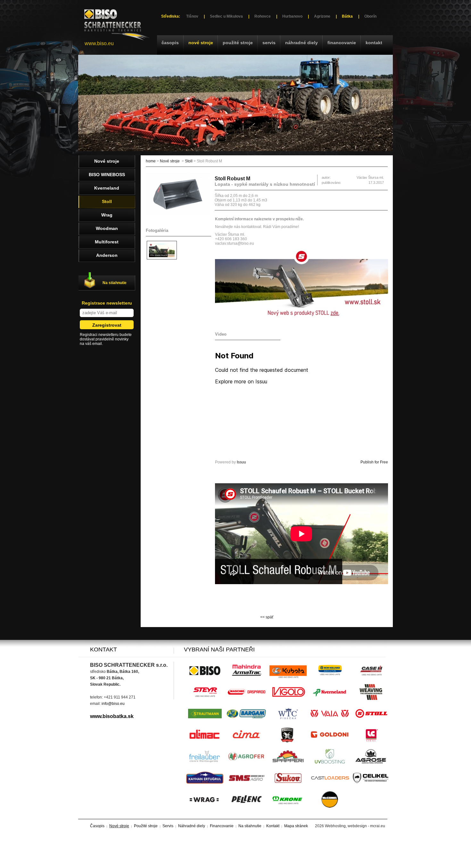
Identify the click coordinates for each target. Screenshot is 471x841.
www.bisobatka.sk (112, 716)
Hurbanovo (292, 16)
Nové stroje (200, 42)
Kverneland (106, 188)
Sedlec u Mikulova (226, 16)
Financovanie (341, 42)
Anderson (107, 255)
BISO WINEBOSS (107, 174)
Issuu (241, 462)
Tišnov (192, 16)
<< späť (267, 617)
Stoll (189, 161)
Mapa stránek (296, 826)
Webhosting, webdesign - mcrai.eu (355, 826)
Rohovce (262, 16)
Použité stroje (238, 42)
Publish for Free (374, 462)
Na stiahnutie (115, 283)
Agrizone (322, 16)
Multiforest (107, 241)
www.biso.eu (99, 43)
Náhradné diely (301, 42)
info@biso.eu (113, 703)
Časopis (170, 42)
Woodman (107, 228)
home (151, 161)
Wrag (106, 214)
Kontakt (374, 42)
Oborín (370, 16)
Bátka (347, 16)
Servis (269, 42)
